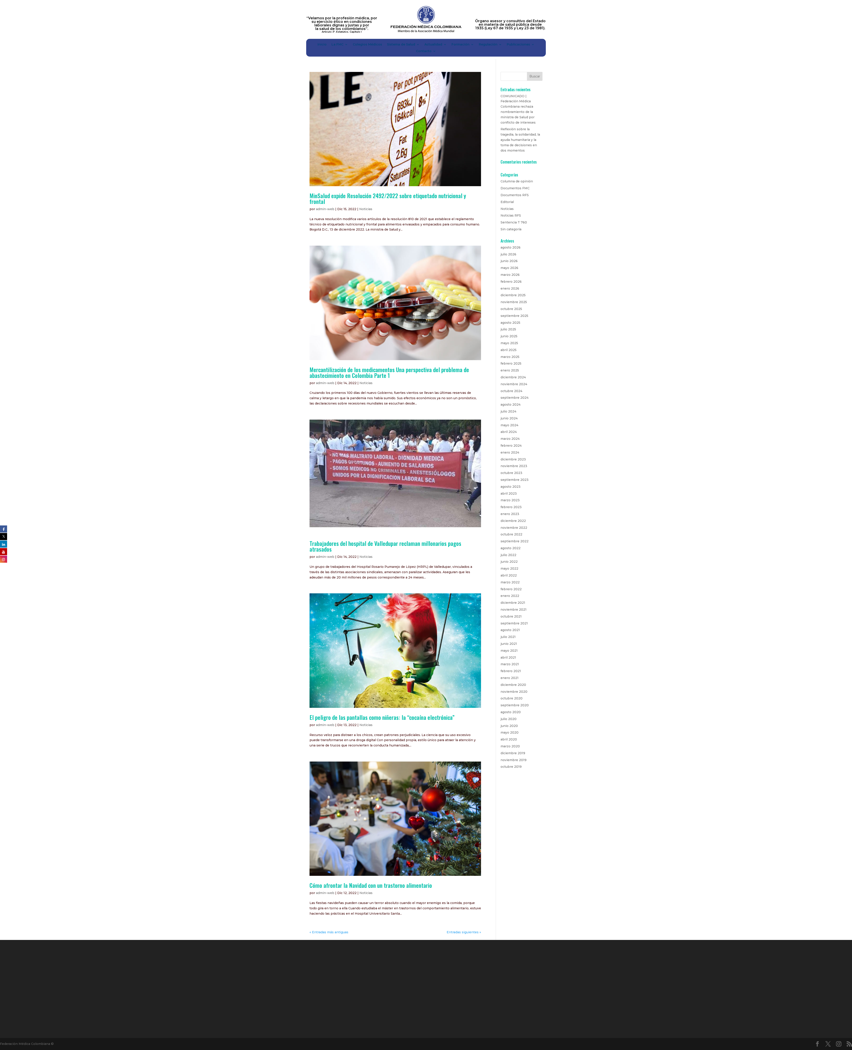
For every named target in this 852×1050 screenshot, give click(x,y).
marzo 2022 (510, 582)
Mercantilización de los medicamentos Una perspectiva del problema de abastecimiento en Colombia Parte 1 (389, 372)
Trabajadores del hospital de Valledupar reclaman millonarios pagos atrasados (385, 546)
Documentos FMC (515, 188)
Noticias (365, 209)
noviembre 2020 (514, 692)
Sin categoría (511, 229)
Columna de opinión (517, 181)
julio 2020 (509, 719)
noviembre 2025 (514, 302)
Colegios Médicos (367, 44)
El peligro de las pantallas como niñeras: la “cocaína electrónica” (382, 717)
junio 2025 (509, 336)
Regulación (488, 44)
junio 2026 (509, 261)
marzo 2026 (510, 275)
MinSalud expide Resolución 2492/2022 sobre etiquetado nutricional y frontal (388, 198)
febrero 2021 (511, 671)
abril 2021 (508, 657)
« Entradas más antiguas (329, 932)
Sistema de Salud (401, 44)
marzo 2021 (510, 664)
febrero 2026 (511, 282)
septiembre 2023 (515, 480)
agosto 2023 (511, 487)
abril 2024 (509, 432)
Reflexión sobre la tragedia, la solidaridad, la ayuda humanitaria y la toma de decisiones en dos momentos (520, 139)
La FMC (337, 44)
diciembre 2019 (513, 753)
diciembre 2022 (513, 521)
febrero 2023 (511, 507)
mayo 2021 (509, 651)
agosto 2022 (511, 548)
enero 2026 (510, 288)
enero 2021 (510, 678)
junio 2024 (509, 418)
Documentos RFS (515, 195)
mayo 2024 (509, 425)
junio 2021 (509, 644)
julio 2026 (508, 254)
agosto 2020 (511, 712)
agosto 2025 (510, 323)
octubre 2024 (511, 391)
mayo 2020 (510, 732)
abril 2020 (509, 739)
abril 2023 (509, 493)
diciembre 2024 (513, 377)
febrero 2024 (511, 446)
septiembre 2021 (514, 623)
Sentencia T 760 (514, 222)
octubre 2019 (511, 767)
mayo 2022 (509, 568)
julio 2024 (508, 411)
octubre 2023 (511, 473)
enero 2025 (510, 370)
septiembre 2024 (515, 398)
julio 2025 (508, 329)
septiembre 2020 (515, 705)
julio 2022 (508, 555)
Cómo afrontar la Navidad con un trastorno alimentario (371, 885)
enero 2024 (510, 452)
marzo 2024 (510, 439)
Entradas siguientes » (464, 932)
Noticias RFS (511, 215)
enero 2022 (510, 596)
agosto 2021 (510, 630)
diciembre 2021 (513, 603)
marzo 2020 (510, 746)
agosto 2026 (511, 247)
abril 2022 (509, 575)
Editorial (507, 202)
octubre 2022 (511, 534)
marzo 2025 (510, 357)
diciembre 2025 (513, 295)
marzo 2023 (510, 500)
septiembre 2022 (515, 541)
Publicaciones (518, 44)
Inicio (322, 44)
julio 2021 (508, 637)
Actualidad (433, 44)
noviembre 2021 (514, 610)
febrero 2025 (511, 363)
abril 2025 (509, 350)
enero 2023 (510, 514)
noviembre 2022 (514, 528)
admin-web (325, 209)
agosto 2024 (511, 405)
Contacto (424, 51)
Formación (460, 44)
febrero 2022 (511, 589)
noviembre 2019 (514, 760)
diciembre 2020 (513, 685)
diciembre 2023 (513, 459)
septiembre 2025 (514, 316)
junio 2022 (509, 562)
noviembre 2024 (514, 384)
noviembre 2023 (514, 466)
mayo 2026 (509, 268)
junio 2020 (509, 726)
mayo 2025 (509, 343)
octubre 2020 (512, 698)
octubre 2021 (511, 616)
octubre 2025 (511, 309)
